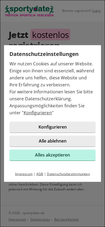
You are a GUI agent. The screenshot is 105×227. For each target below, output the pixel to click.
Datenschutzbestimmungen (68, 174)
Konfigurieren (38, 113)
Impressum (24, 174)
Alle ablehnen (52, 141)
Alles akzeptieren (52, 155)
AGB (39, 174)
